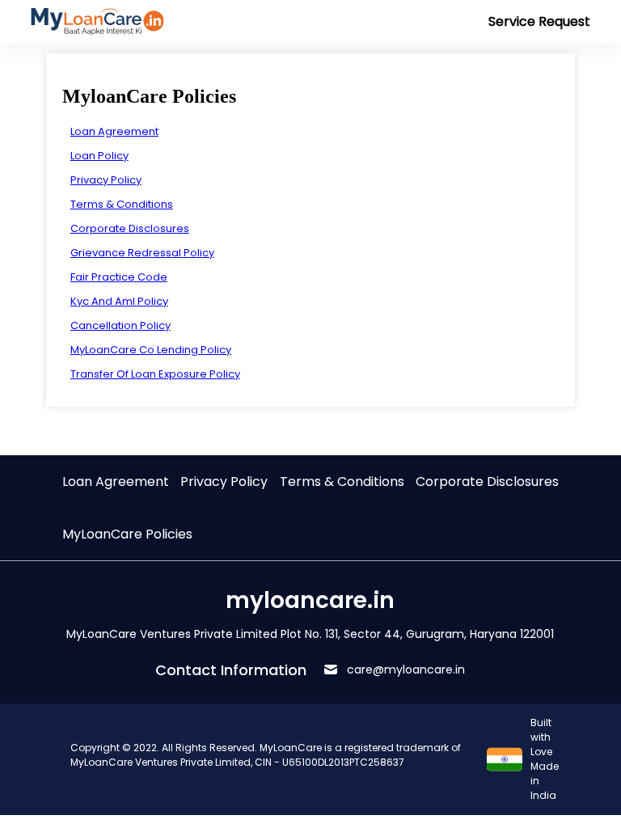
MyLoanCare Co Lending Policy (150, 349)
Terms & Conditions (121, 204)
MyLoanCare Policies (127, 534)
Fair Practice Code (118, 277)
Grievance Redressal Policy (142, 252)
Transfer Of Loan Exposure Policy (155, 374)
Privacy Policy (106, 180)
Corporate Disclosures (129, 228)
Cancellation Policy (120, 325)
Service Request (539, 21)
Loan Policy (99, 155)
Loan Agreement (114, 131)
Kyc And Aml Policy (119, 301)
